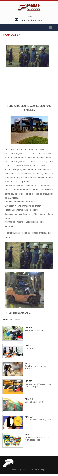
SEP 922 (29, 434)
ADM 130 (29, 398)
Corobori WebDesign (35, 469)
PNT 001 (29, 327)
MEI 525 (28, 381)
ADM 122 (29, 345)
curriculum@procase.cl (31, 19)
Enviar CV (31, 16)
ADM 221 (29, 416)
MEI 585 (28, 363)
